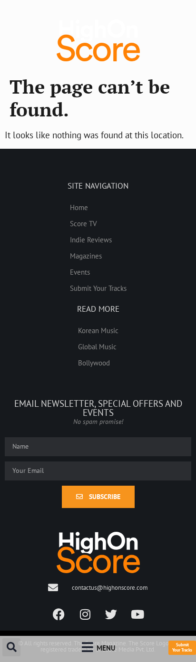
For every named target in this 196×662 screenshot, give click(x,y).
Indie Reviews (91, 239)
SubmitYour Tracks (182, 647)
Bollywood (94, 362)
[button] (11, 647)
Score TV (83, 223)
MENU (106, 647)
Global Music (97, 346)
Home (79, 207)
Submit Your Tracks (98, 288)
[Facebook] (59, 614)
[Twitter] (111, 614)
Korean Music (98, 330)
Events (80, 272)
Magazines (86, 255)
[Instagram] (85, 614)
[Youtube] (137, 614)
